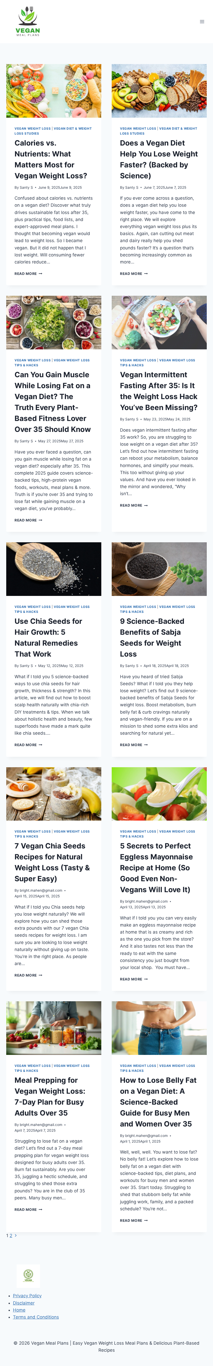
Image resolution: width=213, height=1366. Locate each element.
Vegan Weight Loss (33, 128)
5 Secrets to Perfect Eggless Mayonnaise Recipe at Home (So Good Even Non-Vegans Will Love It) (156, 867)
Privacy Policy (27, 1295)
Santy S (26, 187)
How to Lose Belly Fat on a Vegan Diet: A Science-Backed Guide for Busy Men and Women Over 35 (158, 1102)
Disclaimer (24, 1303)
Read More (28, 274)
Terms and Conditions (36, 1317)
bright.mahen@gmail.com (41, 890)
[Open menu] (202, 21)
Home (19, 1310)
